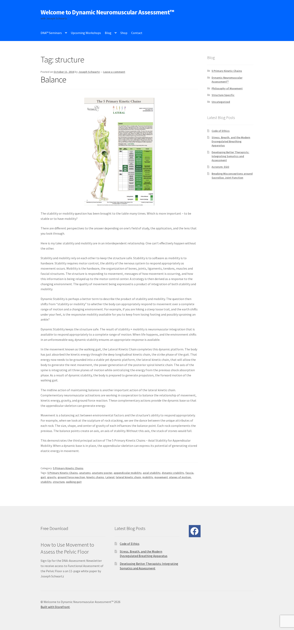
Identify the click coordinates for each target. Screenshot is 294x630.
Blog (108, 33)
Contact (136, 33)
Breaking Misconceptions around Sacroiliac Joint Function (232, 175)
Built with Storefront (55, 607)
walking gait (74, 482)
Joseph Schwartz (89, 72)
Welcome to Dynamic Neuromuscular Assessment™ (107, 12)
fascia (189, 473)
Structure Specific (223, 95)
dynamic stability (173, 473)
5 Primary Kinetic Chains (68, 468)
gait (43, 477)
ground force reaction (71, 477)
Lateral (109, 477)
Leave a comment (114, 72)
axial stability (151, 473)
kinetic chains (95, 477)
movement (161, 477)
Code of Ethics (221, 131)
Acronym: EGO (220, 167)
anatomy (85, 473)
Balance (53, 79)
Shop (123, 33)
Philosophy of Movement (227, 88)
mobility (147, 477)
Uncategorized (221, 102)
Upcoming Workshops (86, 33)
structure (59, 482)
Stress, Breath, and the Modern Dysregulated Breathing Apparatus (231, 141)
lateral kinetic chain (128, 477)
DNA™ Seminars (51, 33)
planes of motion (180, 477)
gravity (51, 477)
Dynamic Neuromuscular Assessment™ (227, 79)
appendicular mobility (127, 473)
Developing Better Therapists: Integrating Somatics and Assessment (230, 156)
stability (46, 482)
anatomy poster (102, 473)
